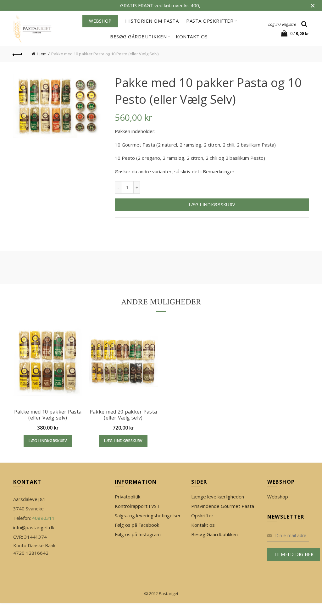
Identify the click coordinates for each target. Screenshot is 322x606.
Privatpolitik (127, 496)
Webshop (277, 496)
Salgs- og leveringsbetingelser (148, 515)
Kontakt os (192, 36)
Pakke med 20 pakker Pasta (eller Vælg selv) (123, 415)
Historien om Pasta (152, 21)
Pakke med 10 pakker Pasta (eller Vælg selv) (48, 415)
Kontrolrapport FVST (137, 506)
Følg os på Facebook (137, 525)
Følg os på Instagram (138, 534)
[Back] (17, 53)
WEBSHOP (100, 21)
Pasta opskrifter (209, 21)
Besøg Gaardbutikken (214, 534)
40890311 (43, 518)
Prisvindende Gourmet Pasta (222, 506)
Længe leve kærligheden (217, 496)
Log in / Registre (282, 24)
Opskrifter (202, 515)
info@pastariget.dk (33, 527)
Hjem (42, 54)
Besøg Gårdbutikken (138, 36)
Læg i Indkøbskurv (212, 205)
